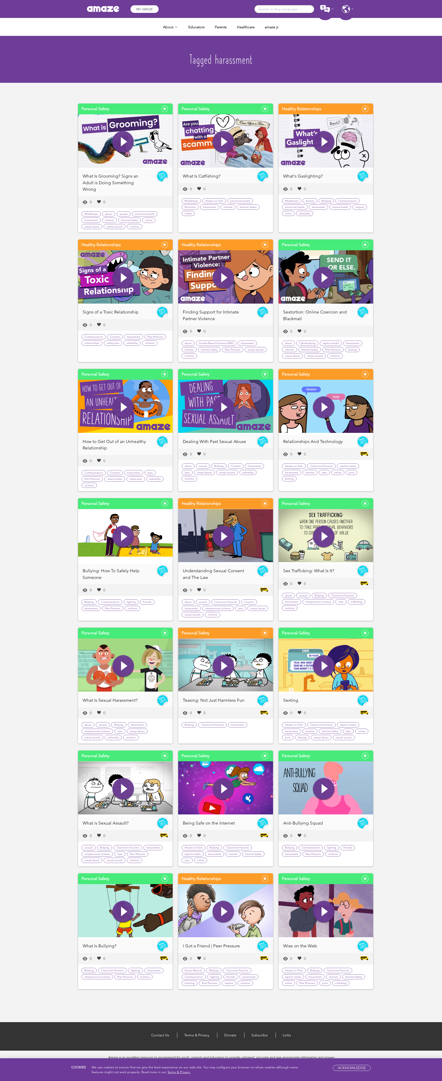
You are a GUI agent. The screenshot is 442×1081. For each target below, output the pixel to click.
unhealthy (304, 213)
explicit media (331, 343)
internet (109, 220)
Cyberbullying (307, 343)
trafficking (356, 601)
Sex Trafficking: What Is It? (308, 570)
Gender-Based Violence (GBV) (216, 343)
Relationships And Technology (313, 441)
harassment (91, 220)
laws (150, 472)
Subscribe (259, 1035)
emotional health (144, 214)
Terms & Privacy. (179, 1072)
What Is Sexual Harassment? (110, 700)
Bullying (326, 200)
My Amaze (144, 9)
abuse (108, 214)
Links (287, 1035)
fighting (131, 602)
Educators (196, 27)
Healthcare (246, 27)
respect (359, 207)
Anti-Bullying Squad (303, 823)
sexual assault (114, 226)
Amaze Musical (193, 970)
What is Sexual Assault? (106, 823)
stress (288, 213)
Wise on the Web (300, 946)
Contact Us (160, 1035)
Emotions (190, 207)
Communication (347, 200)
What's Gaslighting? (303, 176)
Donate (230, 1035)
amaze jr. (272, 27)
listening (190, 983)
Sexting (352, 349)
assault (123, 214)
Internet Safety (129, 220)
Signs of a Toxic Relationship (111, 312)
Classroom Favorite (321, 466)
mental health (340, 207)
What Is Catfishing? (202, 176)
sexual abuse (91, 226)
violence (134, 226)
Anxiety (310, 200)
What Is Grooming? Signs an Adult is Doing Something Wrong (110, 182)
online (148, 220)
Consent (115, 336)
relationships (91, 343)
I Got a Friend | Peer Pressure (211, 946)
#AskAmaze (91, 214)
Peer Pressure (155, 336)
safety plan (113, 343)
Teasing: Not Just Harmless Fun (213, 700)
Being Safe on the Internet (209, 823)
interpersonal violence (218, 608)
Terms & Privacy (196, 1035)
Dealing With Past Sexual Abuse (214, 441)
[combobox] (284, 9)
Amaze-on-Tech (214, 200)
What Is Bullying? (99, 946)
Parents (221, 27)
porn (351, 472)
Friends (147, 602)
